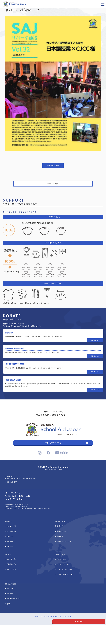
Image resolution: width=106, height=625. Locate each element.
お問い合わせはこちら (53, 443)
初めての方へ (11, 531)
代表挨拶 (10, 541)
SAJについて (11, 526)
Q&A (8, 604)
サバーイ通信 (11, 569)
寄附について (11, 588)
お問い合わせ (61, 559)
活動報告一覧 (11, 564)
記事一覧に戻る (53, 165)
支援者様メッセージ (64, 541)
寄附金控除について (14, 599)
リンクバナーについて (65, 569)
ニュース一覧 (11, 559)
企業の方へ (10, 536)
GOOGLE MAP (11, 482)
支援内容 (60, 526)
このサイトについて (64, 564)
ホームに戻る (53, 183)
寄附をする (79, 621)
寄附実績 (10, 593)
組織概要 (10, 546)
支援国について (62, 531)
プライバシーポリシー (65, 574)
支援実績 (60, 536)
